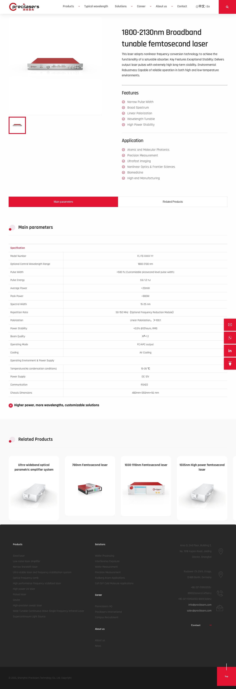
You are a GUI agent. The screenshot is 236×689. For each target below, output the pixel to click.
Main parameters (63, 201)
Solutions (121, 6)
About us (161, 6)
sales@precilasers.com (199, 611)
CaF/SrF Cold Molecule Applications (114, 583)
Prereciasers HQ (103, 606)
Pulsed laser (19, 594)
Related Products (173, 201)
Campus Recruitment (106, 617)
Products (68, 6)
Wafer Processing (104, 556)
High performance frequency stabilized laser (37, 583)
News (98, 646)
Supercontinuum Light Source (29, 616)
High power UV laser (24, 589)
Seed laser (19, 556)
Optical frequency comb (26, 578)
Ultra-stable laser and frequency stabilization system (42, 572)
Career (141, 6)
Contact (195, 625)
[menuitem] (70, 6)
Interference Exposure (107, 561)
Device (16, 600)
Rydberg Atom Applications (110, 578)
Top (226, 676)
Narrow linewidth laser (25, 567)
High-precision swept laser (27, 605)
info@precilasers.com (199, 605)
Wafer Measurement (106, 567)
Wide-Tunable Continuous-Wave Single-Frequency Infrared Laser (48, 611)
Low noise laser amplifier (26, 561)
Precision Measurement (108, 572)
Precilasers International (108, 612)
